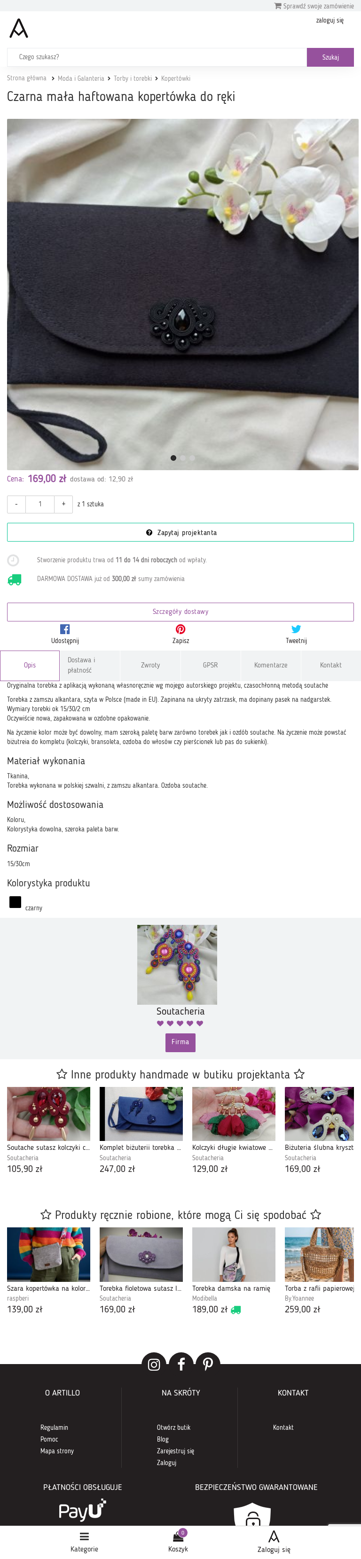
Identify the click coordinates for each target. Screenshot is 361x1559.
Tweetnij (296, 641)
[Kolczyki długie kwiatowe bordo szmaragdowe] (233, 1114)
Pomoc (49, 1439)
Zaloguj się (274, 1550)
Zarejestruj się (175, 1451)
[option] (48, 1132)
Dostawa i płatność (81, 665)
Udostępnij (65, 641)
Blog (163, 1439)
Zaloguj (166, 1463)
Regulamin (54, 1428)
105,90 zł (25, 1169)
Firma (180, 1042)
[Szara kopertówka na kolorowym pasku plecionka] (48, 1254)
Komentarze (271, 665)
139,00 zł (25, 1310)
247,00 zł (117, 1169)
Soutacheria (23, 1158)
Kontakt (331, 665)
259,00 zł (303, 1310)
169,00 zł (303, 1169)
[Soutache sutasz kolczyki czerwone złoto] (48, 1114)
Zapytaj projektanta (186, 533)
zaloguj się (330, 20)
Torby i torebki (133, 79)
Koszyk (178, 1549)
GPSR (210, 665)
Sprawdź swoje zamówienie (318, 6)
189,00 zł (210, 1310)
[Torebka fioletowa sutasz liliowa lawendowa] (141, 1254)
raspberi (18, 1298)
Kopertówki (175, 79)
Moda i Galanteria (81, 79)
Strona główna (27, 78)
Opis (30, 665)
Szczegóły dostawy (181, 612)
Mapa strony (57, 1451)
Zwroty (150, 665)
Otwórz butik (173, 1428)
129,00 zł (210, 1169)
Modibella (204, 1298)
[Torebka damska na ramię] (233, 1254)
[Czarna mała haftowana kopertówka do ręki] (183, 294)
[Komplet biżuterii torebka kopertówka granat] (141, 1114)
